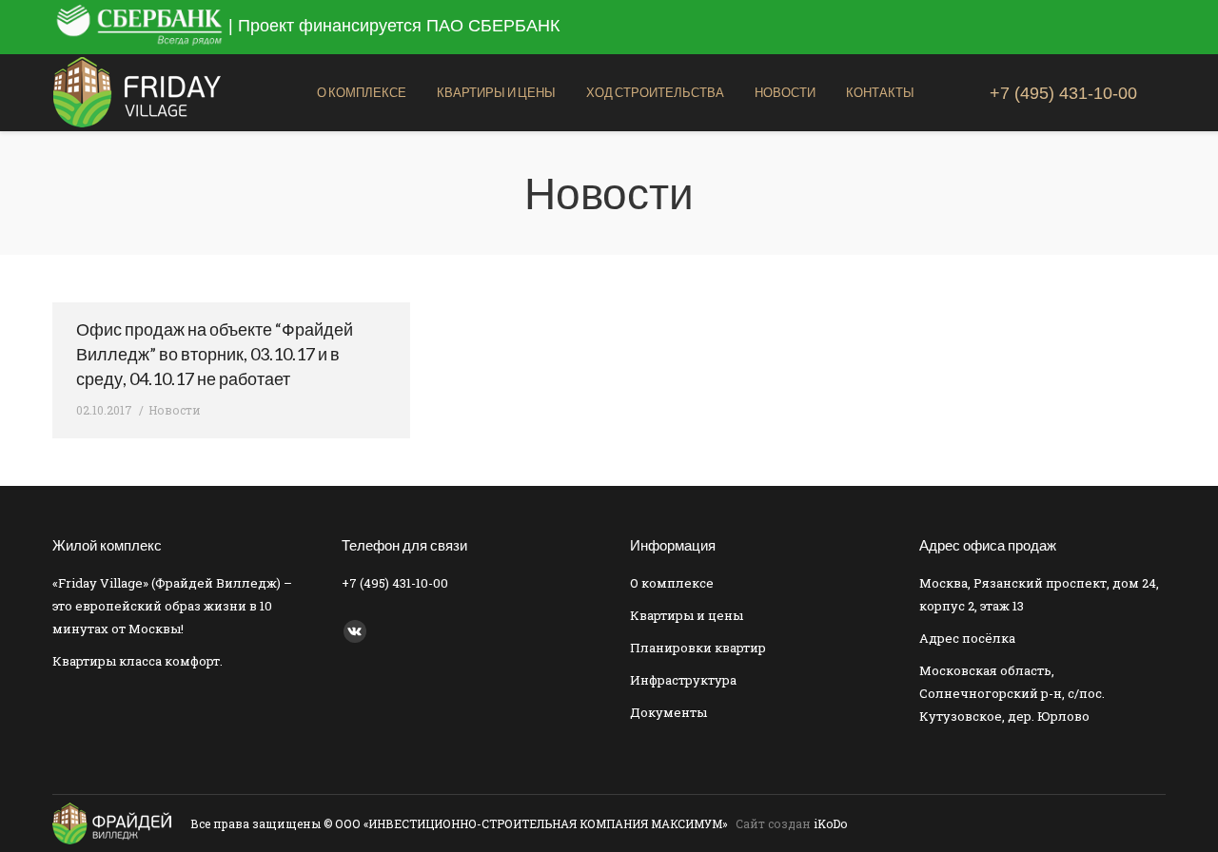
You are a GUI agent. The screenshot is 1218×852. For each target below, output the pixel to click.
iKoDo (830, 823)
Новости (174, 409)
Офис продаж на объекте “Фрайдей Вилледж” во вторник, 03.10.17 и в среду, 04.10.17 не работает (214, 354)
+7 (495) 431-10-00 (1063, 93)
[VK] (355, 631)
